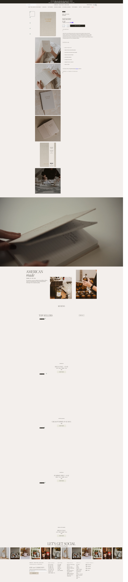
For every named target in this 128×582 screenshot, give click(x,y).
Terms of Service (79, 569)
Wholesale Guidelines (70, 568)
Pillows (59, 569)
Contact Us (78, 577)
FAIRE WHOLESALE (69, 571)
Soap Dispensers (60, 570)
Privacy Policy (78, 570)
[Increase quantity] (68, 26)
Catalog (68, 569)
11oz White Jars (51, 568)
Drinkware (59, 565)
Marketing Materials (70, 570)
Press (77, 565)
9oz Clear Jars (50, 565)
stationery (77, 68)
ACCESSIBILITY (78, 571)
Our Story (78, 564)
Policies (77, 568)
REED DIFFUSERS (50, 564)
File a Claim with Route (79, 575)
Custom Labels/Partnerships (70, 573)
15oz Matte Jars (51, 570)
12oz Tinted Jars (51, 569)
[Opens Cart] (96, 5)
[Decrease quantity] (63, 26)
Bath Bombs (59, 564)
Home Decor (59, 568)
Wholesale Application (70, 564)
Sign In (68, 565)
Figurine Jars (50, 571)
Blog (77, 578)
